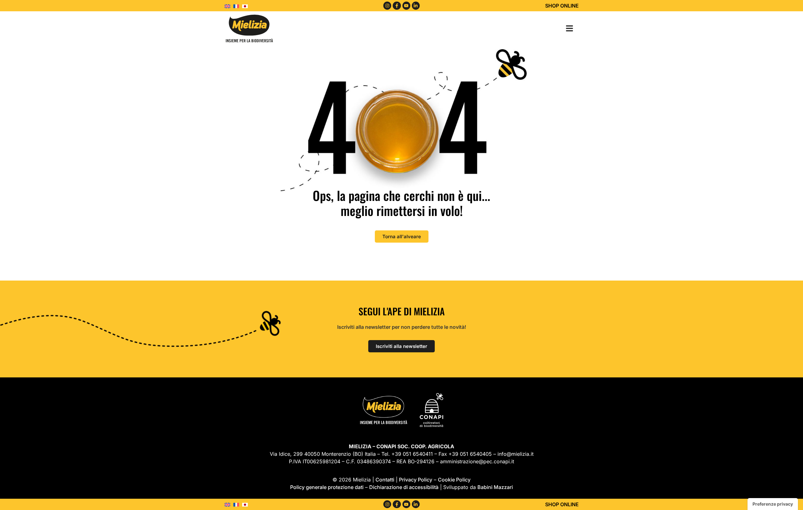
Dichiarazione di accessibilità (404, 487)
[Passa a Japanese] (246, 5)
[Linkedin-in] (416, 5)
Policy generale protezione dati (327, 487)
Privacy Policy (415, 479)
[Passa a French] (237, 5)
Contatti (384, 479)
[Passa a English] (229, 5)
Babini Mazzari (495, 487)
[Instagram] (387, 5)
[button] (569, 28)
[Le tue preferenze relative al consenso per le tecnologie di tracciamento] (772, 504)
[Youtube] (406, 5)
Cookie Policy (454, 479)
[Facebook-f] (397, 5)
